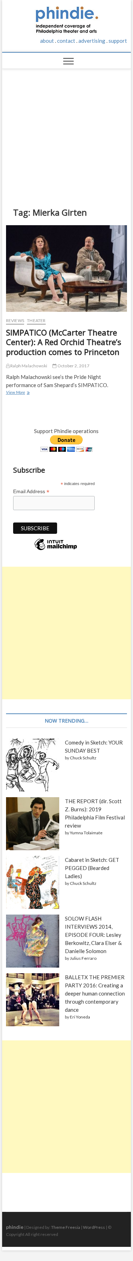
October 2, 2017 (73, 365)
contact (66, 40)
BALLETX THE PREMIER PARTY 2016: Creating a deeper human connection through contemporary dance (95, 993)
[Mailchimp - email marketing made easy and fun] (56, 550)
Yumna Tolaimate (86, 832)
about (47, 40)
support (118, 40)
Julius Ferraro (83, 958)
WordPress (94, 1227)
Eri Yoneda (80, 1017)
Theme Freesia (65, 1227)
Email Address (31, 491)
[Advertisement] (66, 132)
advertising (91, 40)
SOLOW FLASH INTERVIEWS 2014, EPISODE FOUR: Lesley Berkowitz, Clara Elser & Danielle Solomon (93, 934)
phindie (14, 1227)
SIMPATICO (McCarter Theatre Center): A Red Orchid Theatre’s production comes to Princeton (63, 342)
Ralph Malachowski (29, 365)
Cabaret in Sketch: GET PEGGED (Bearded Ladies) (92, 868)
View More (17, 393)
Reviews (15, 320)
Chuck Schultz (83, 757)
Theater (36, 320)
